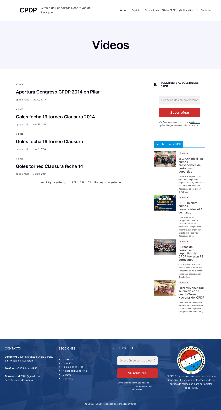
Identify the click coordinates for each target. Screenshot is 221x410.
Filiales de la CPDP (73, 366)
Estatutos (136, 10)
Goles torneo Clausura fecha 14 (49, 166)
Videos (19, 84)
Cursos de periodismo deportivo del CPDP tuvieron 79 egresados (190, 253)
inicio (125, 10)
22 (89, 182)
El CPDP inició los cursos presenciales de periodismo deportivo (190, 165)
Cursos (67, 374)
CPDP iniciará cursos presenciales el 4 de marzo (190, 207)
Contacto (205, 10)
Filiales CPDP (169, 10)
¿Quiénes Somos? (188, 10)
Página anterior (53, 182)
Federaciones (152, 10)
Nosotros (68, 359)
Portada (183, 153)
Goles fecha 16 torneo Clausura (49, 141)
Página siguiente (107, 182)
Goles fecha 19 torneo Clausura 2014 (55, 117)
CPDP (98, 403)
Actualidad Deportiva (75, 370)
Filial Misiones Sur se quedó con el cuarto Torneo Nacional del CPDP (191, 292)
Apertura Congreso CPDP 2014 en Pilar (57, 92)
